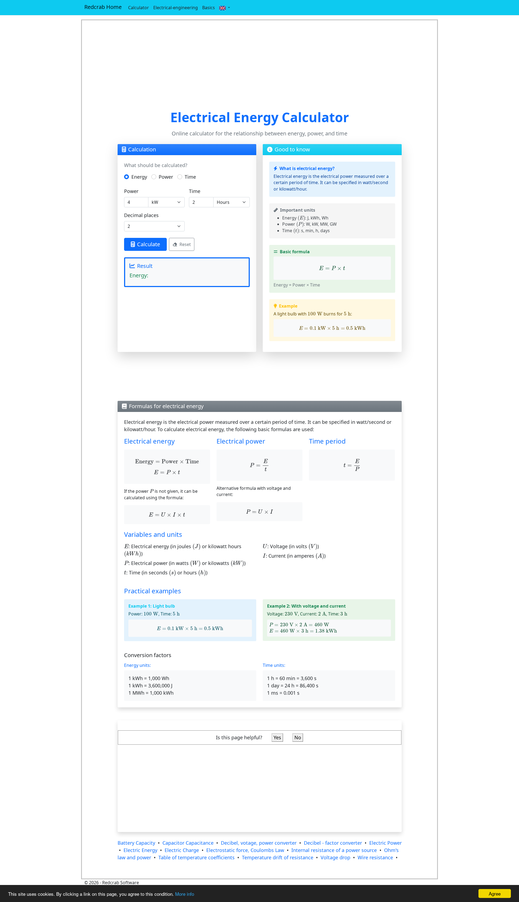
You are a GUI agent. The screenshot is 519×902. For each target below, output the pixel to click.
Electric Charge (182, 850)
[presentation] (301, 218)
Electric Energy (140, 850)
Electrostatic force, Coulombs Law (245, 850)
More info (184, 893)
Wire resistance (375, 857)
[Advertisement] (259, 65)
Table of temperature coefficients (196, 857)
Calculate (148, 244)
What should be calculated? (155, 165)
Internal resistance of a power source (334, 850)
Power (166, 177)
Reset (185, 244)
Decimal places (141, 215)
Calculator (138, 8)
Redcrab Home (103, 7)
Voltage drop (335, 857)
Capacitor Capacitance (188, 843)
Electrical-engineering (175, 8)
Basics (208, 8)
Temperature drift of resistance (277, 857)
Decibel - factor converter (333, 843)
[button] (224, 7)
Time (190, 177)
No (297, 737)
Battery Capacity (136, 843)
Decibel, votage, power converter (259, 843)
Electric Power (385, 843)
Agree (495, 893)
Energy (139, 177)
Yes (277, 737)
